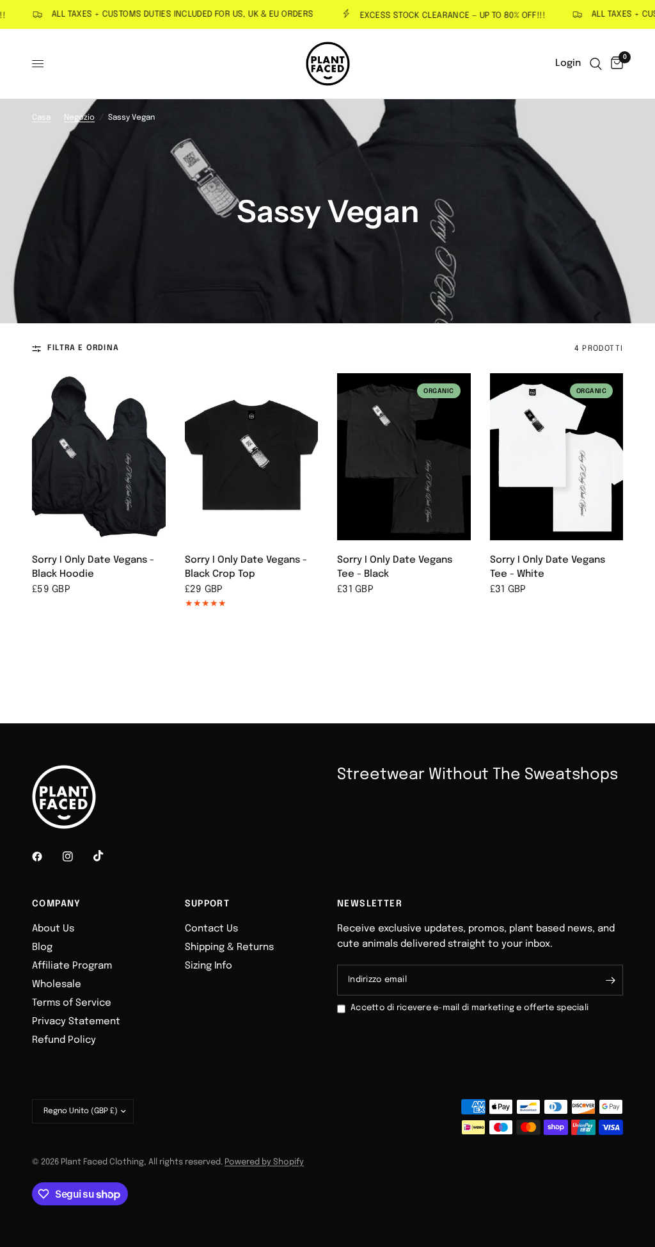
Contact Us (211, 929)
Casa (41, 118)
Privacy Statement (76, 1022)
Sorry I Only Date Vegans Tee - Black (394, 567)
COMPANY (56, 903)
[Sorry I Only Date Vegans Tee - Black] (404, 456)
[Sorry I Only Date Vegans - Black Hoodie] (99, 456)
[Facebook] (46, 856)
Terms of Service (71, 1003)
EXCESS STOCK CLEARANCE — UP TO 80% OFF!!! (439, 16)
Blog (42, 947)
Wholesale (56, 984)
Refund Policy (64, 1040)
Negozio (79, 118)
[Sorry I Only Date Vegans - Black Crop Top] (252, 456)
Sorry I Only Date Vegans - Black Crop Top (246, 567)
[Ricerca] (595, 64)
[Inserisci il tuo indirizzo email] (610, 980)
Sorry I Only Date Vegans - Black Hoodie (93, 567)
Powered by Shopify (264, 1162)
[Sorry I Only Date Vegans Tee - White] (557, 456)
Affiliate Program (72, 966)
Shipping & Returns (229, 947)
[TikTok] (107, 856)
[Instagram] (77, 856)
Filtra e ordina (83, 348)
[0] (614, 64)
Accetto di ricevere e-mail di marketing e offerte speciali (469, 1008)
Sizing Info (208, 966)
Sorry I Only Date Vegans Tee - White (547, 567)
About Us (53, 929)
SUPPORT (207, 903)
